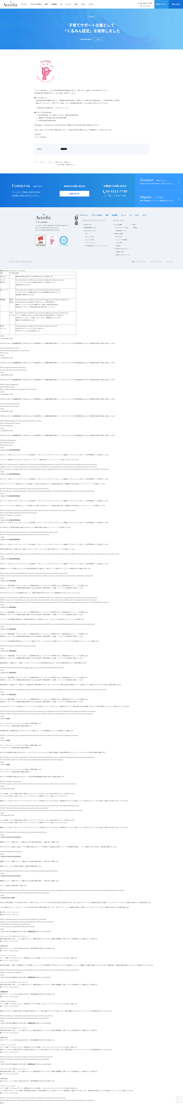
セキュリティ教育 (89, 239)
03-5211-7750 (146, 3)
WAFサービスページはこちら (10, 914)
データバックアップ (90, 242)
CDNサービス (87, 224)
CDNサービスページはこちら (10, 912)
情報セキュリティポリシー (139, 262)
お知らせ (98, 39)
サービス (85, 215)
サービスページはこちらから (10, 941)
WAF (86, 233)
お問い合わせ (176, 4)
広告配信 (118, 245)
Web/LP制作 (119, 236)
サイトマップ (170, 262)
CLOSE (2, 336)
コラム (137, 215)
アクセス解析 (119, 242)
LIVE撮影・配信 (119, 252)
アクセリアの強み (97, 215)
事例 (107, 215)
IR (130, 215)
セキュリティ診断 (89, 236)
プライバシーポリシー (156, 262)
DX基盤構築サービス (121, 230)
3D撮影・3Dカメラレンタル (123, 255)
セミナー (145, 215)
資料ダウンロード (161, 4)
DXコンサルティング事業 (122, 227)
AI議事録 (135, 227)
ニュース (123, 215)
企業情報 (114, 215)
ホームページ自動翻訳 (121, 239)
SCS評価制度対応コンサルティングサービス (96, 245)
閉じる (2, 1103)
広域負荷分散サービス (90, 227)
